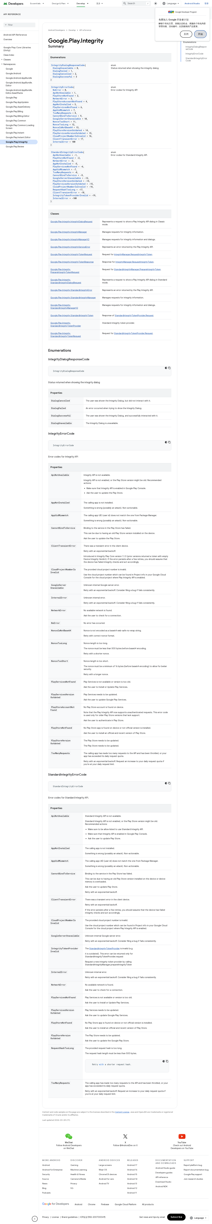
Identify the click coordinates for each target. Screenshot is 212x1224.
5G (72, 1188)
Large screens (105, 1165)
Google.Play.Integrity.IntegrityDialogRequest (71, 221)
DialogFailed (60, 71)
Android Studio (192, 3)
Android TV (104, 1183)
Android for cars (106, 1179)
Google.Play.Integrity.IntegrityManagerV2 (69, 239)
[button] (19, 59)
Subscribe (176, 1217)
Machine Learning (79, 1169)
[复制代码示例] (169, 368)
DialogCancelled (62, 73)
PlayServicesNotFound (65, 107)
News (44, 1183)
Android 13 (132, 1183)
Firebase (105, 1204)
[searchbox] (19, 25)
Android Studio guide (165, 1168)
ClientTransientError (65, 139)
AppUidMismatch (61, 110)
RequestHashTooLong (64, 189)
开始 (200, 34)
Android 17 (132, 1165)
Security (46, 1174)
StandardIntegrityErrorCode (67, 152)
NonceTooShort (61, 121)
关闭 (186, 34)
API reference (12, 14)
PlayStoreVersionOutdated (67, 130)
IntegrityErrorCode (62, 87)
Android (46, 1165)
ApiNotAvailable (62, 92)
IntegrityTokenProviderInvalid (70, 195)
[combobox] (136, 3)
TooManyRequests (62, 113)
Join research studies (193, 1179)
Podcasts (46, 1192)
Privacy (74, 1183)
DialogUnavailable (63, 68)
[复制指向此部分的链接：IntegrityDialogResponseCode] (92, 359)
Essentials (35, 3)
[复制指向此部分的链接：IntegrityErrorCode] (77, 434)
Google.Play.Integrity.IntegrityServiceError (70, 247)
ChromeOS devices (108, 1174)
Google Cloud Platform (125, 1204)
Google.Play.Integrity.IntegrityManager (68, 232)
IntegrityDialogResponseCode (68, 65)
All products (148, 1204)
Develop (81, 3)
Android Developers (56, 30)
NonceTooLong (60, 124)
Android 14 (132, 1179)
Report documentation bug (196, 1169)
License (55, 1217)
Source (45, 1179)
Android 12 (132, 1188)
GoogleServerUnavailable (67, 118)
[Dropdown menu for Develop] (89, 3)
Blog (44, 1188)
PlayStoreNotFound (63, 95)
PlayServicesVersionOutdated (69, 133)
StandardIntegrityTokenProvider (104, 948)
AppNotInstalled (62, 104)
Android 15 (132, 1174)
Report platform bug (193, 1165)
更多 (98, 3)
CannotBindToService (65, 115)
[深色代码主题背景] (166, 368)
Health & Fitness (78, 1174)
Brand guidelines (69, 1217)
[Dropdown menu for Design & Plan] (69, 3)
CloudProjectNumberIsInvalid (69, 136)
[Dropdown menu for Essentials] (44, 3)
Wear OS (103, 1169)
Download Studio (163, 1182)
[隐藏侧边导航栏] (35, 1219)
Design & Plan (58, 3)
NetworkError (60, 98)
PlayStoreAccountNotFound (67, 101)
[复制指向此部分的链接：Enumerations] (74, 351)
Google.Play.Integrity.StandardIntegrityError (71, 290)
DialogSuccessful (62, 76)
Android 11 (132, 1192)
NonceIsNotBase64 (63, 127)
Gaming (74, 1165)
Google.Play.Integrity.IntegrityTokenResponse (72, 262)
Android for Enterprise (52, 1169)
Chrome (91, 1204)
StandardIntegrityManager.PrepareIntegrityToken (137, 269)
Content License (122, 1112)
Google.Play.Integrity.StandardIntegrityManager (73, 297)
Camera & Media (78, 1179)
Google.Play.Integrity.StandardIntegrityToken (71, 315)
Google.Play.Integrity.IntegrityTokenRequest (71, 254)
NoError (57, 90)
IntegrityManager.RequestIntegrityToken (133, 254)
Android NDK (161, 1186)
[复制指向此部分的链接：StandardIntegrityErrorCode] (89, 775)
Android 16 (132, 1169)
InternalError (60, 141)
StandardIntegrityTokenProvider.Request (134, 315)
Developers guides (163, 1172)
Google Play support (193, 1174)
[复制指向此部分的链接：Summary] (67, 46)
